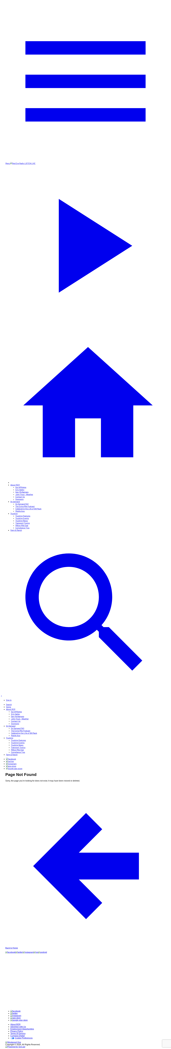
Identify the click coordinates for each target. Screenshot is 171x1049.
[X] (10, 761)
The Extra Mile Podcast (25, 506)
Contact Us (20, 497)
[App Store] (11, 766)
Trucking (14, 513)
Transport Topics (22, 523)
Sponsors (19, 499)
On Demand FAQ (22, 504)
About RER (15, 485)
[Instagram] (11, 763)
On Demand (15, 501)
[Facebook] (11, 759)
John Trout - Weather (24, 494)
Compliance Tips (22, 528)
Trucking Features (22, 516)
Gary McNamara (21, 492)
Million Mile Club (21, 525)
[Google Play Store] (14, 768)
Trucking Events (22, 518)
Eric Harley (19, 489)
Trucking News (21, 520)
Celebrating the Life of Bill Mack (28, 508)
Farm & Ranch (16, 530)
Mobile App (20, 511)
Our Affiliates (20, 487)
